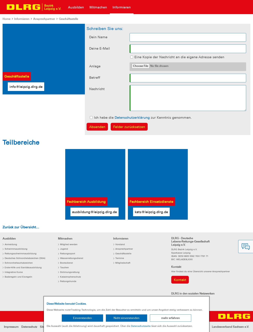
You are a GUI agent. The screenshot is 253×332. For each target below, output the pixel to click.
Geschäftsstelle (68, 19)
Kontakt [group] (180, 280)
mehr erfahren (170, 318)
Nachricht (97, 89)
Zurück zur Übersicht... (21, 227)
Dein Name (98, 37)
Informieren (21, 19)
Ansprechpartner (44, 19)
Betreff (94, 77)
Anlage (95, 66)
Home (6, 19)
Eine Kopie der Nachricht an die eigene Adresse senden (179, 57)
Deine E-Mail (99, 48)
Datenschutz (29, 326)
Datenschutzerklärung (132, 117)
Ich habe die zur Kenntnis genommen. (143, 117)
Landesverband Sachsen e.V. (230, 326)
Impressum (11, 326)
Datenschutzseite (141, 326)
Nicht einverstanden (126, 318)
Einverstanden (82, 318)
